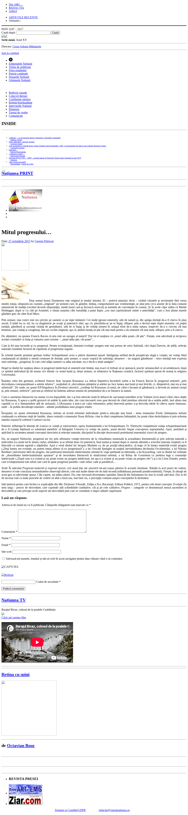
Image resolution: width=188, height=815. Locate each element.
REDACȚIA (16, 7)
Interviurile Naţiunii (20, 105)
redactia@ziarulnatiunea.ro (114, 810)
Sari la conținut (10, 53)
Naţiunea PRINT (17, 173)
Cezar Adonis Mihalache (26, 46)
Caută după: (8, 32)
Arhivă (13, 11)
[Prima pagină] (11, 60)
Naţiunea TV (13, 600)
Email (5, 544)
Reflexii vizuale (18, 92)
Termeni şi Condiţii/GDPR (70, 810)
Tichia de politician (20, 67)
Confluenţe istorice (20, 99)
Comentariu (9, 531)
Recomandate (15, 164)
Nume (6, 538)
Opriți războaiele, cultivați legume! (22, 142)
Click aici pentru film (13, 617)
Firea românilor (18, 70)
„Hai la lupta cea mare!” (17, 162)
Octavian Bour (21, 745)
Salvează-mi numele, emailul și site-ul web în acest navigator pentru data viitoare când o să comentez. (64, 558)
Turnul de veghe (18, 112)
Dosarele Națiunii (19, 76)
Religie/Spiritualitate (20, 102)
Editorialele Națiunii (20, 63)
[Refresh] (7, 575)
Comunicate (16, 115)
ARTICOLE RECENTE (23, 17)
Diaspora (14, 109)
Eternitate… (13, 150)
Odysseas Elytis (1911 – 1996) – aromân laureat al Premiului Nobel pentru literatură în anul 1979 (45, 158)
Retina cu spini (15, 674)
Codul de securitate (47, 581)
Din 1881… (16, 4)
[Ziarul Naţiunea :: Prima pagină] (4, 36)
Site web (6, 551)
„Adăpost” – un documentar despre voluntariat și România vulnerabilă (34, 138)
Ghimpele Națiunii (19, 80)
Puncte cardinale (18, 73)
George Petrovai (44, 241)
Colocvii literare (18, 96)
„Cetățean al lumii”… (17, 154)
